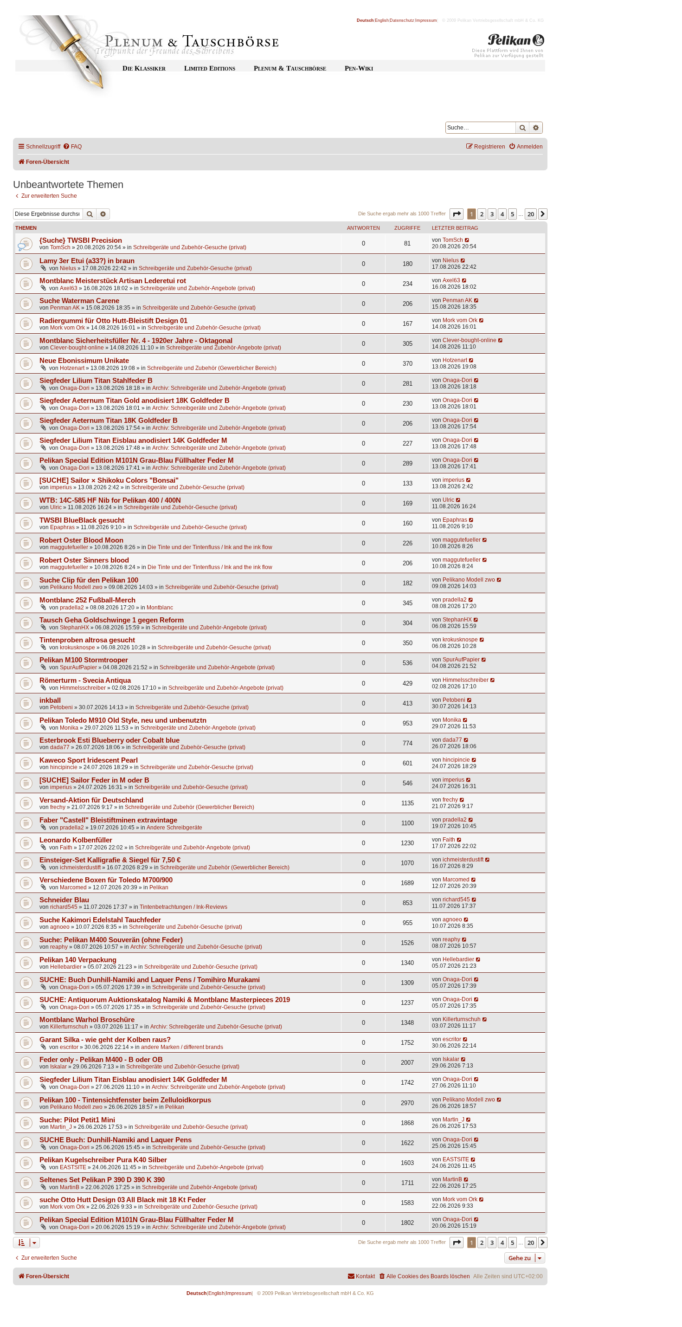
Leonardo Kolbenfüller (75, 840)
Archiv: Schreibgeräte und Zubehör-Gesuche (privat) (196, 947)
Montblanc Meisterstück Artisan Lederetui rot (112, 281)
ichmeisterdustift (80, 867)
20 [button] (531, 214)
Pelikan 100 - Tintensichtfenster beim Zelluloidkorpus (125, 1100)
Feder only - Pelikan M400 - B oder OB (101, 1059)
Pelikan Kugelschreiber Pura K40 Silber (103, 1160)
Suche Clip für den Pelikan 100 (88, 580)
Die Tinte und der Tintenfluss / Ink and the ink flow (210, 547)
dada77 (60, 747)
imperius (61, 487)
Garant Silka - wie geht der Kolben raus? (105, 1039)
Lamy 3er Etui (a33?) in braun (87, 261)
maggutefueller (69, 547)
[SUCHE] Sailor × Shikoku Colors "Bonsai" (109, 480)
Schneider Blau (64, 900)
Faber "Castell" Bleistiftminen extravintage (108, 820)
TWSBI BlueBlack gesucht (81, 520)
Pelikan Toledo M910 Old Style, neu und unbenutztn (122, 720)
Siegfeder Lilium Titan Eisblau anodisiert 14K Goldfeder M (133, 440)
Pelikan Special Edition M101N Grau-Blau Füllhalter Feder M (136, 460)
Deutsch (365, 20)
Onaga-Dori (75, 388)
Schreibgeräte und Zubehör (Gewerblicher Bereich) (212, 368)
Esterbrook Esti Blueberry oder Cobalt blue (109, 740)
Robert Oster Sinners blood (84, 560)
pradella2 (72, 607)
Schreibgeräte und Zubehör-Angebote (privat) (197, 288)
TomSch (60, 247)
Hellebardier (66, 967)
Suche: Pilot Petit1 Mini (77, 1120)
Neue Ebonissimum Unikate (84, 360)
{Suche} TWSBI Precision (80, 240)
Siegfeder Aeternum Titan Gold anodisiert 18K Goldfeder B (134, 400)
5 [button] (512, 214)
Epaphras (62, 527)
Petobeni (61, 707)
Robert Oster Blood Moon (81, 540)
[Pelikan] (508, 48)
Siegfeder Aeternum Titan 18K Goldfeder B (108, 420)
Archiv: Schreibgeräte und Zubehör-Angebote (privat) (219, 388)
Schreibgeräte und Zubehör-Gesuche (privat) (189, 247)
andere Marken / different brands (182, 1047)
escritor (69, 1047)
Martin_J (61, 1127)
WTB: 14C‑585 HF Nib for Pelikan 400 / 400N (110, 500)
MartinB (69, 1187)
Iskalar (58, 1066)
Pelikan (158, 887)
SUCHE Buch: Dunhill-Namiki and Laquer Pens (115, 1140)
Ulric (56, 507)
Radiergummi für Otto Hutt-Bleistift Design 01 (113, 320)
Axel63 (68, 288)
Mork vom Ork (67, 327)
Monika (69, 728)
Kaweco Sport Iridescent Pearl (88, 760)
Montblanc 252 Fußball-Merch (87, 600)
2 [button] (481, 214)
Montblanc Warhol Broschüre (87, 1019)
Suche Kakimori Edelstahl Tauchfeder (100, 920)
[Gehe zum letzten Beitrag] (467, 240)
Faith (66, 847)
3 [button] (492, 214)
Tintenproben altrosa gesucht (87, 640)
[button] (456, 214)
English (382, 20)
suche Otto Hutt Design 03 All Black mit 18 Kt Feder (122, 1200)
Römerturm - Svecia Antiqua (85, 680)
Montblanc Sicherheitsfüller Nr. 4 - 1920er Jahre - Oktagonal (135, 340)
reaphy (59, 947)
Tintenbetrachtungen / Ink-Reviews (183, 907)
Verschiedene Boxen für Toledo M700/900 (106, 880)
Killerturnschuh (69, 1026)
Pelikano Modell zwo (76, 587)
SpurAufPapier (78, 667)
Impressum (426, 20)
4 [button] (502, 214)
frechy (57, 807)
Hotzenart (72, 368)
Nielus (68, 268)
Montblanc (160, 607)
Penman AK (65, 307)
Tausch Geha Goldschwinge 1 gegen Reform (111, 620)
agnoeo (60, 927)
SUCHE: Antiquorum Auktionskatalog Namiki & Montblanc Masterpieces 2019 (164, 999)
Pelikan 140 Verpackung (77, 960)
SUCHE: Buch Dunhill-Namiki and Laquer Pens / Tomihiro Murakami (149, 980)
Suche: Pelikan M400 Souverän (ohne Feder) (111, 940)
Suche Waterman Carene (79, 300)
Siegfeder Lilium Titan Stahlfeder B (96, 380)
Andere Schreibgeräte (174, 827)
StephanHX (74, 627)
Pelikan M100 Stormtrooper (83, 660)
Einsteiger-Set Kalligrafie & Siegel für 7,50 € (109, 860)
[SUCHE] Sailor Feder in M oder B (94, 780)
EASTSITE (73, 1167)
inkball (50, 700)
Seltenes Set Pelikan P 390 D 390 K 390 (102, 1180)
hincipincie (63, 767)
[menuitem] (72, 147)
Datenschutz (402, 20)
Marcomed (73, 887)
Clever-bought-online (77, 347)
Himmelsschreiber (83, 688)
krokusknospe (77, 647)
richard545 (63, 907)
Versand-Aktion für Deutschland (91, 800)
